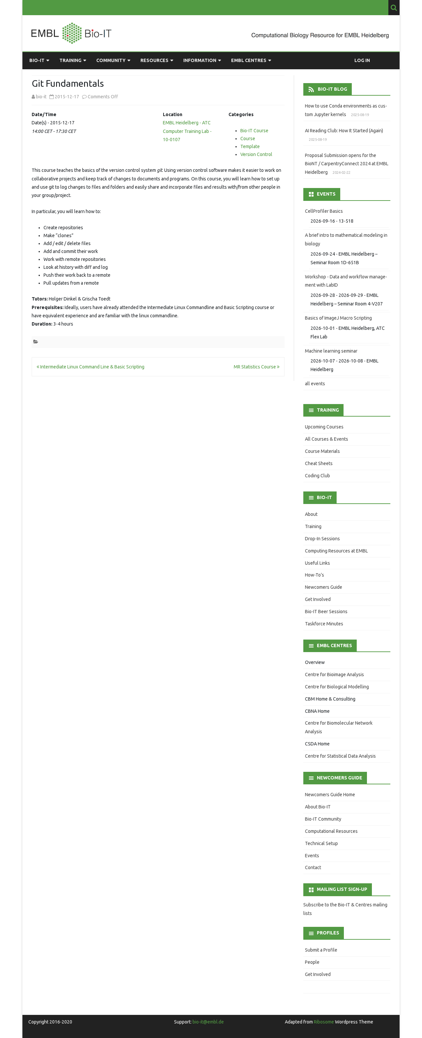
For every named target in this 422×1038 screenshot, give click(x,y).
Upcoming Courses (324, 426)
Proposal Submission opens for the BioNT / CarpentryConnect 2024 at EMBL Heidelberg (346, 164)
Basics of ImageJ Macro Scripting (338, 318)
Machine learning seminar (331, 351)
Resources (154, 60)
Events (312, 855)
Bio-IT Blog (332, 89)
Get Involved (318, 599)
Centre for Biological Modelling (337, 686)
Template (250, 146)
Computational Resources (331, 831)
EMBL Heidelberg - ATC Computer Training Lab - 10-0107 (187, 131)
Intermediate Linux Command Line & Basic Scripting (91, 366)
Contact (313, 867)
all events (315, 383)
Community (111, 60)
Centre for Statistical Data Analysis (340, 756)
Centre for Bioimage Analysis (334, 674)
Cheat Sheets (319, 463)
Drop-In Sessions (322, 538)
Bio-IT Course (254, 130)
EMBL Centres (248, 60)
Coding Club (317, 475)
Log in (362, 60)
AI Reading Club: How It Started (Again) (344, 130)
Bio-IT (37, 60)
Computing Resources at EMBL (336, 550)
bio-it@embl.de (208, 1021)
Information (199, 60)
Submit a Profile (321, 950)
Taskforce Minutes (324, 623)
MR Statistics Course (255, 366)
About (311, 514)
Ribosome (324, 1021)
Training (70, 60)
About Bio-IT (318, 806)
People (312, 962)
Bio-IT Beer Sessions (326, 611)
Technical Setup (321, 843)
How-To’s (314, 575)
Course (247, 138)
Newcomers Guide (323, 587)
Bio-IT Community (323, 819)
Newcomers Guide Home (330, 794)
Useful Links (317, 563)
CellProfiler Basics (324, 211)
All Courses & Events (326, 439)
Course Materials (322, 451)
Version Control (256, 154)
